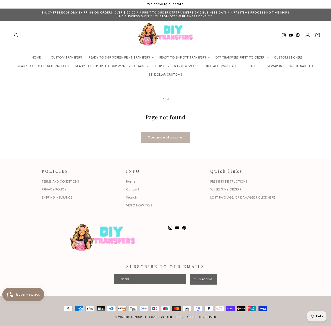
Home (131, 181)
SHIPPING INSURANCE (57, 197)
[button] (16, 35)
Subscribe (203, 279)
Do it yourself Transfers (145, 317)
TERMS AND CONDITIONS (60, 181)
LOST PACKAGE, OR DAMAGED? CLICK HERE (242, 197)
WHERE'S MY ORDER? (225, 189)
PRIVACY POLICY (54, 189)
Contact (132, 189)
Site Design (175, 317)
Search (131, 197)
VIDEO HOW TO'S (139, 205)
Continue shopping (166, 137)
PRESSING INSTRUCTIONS (228, 181)
